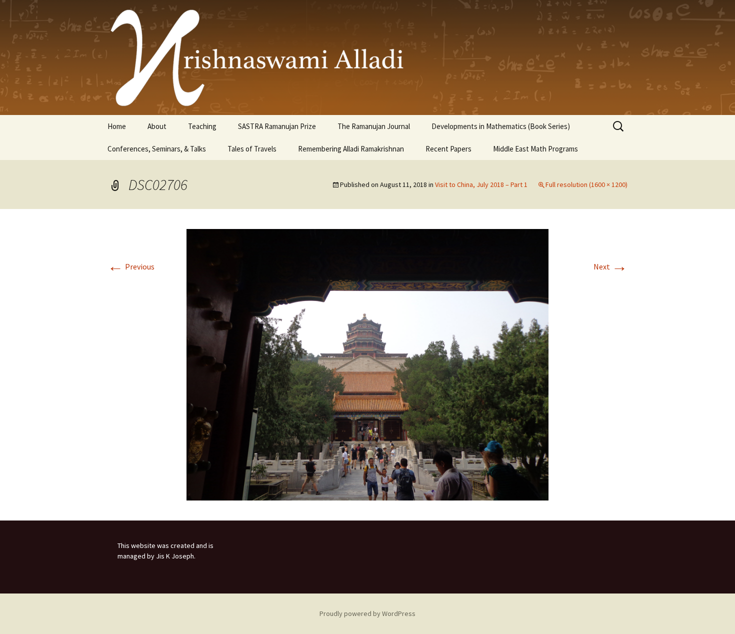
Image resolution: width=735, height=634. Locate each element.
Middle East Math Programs (535, 149)
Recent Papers (449, 149)
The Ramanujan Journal (374, 126)
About (157, 126)
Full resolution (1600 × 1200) (587, 184)
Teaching (202, 126)
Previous (131, 267)
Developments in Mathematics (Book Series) (501, 126)
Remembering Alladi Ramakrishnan (351, 149)
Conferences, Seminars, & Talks (157, 149)
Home (117, 126)
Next (611, 267)
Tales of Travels (252, 149)
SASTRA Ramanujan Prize (277, 126)
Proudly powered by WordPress (368, 613)
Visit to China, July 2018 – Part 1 (481, 184)
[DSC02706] (367, 363)
